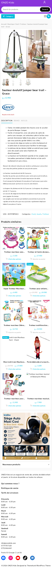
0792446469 (6, 548)
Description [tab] (6, 121)
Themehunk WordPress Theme (39, 566)
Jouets (39, 214)
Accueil (4, 24)
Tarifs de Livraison (9, 493)
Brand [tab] (17, 121)
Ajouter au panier (39, 259)
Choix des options (14, 259)
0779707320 (6, 546)
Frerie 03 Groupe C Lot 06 (11, 553)
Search (45, 9)
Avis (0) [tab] (24, 121)
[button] (46, 34)
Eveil (17, 24)
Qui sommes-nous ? (10, 483)
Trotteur (23, 24)
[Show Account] (44, 3)
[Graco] (8, 107)
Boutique (11, 24)
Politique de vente (9, 488)
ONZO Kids (7, 2)
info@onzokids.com (8, 543)
